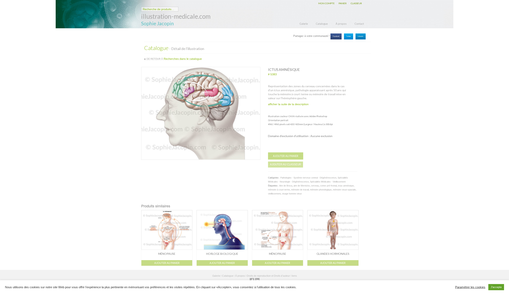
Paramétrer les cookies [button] (470, 287)
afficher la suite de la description (288, 104)
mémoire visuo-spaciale (344, 189)
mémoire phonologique (321, 189)
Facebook (336, 36)
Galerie (303, 23)
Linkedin (360, 36)
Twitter (348, 36)
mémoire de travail (300, 189)
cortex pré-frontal (328, 185)
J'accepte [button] (496, 287)
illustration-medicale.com (176, 16)
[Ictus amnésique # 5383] (200, 113)
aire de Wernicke (301, 185)
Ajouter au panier (285, 156)
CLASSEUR (356, 3)
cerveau (315, 185)
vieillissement (274, 193)
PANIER (343, 3)
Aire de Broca (285, 185)
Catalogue (322, 23)
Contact (359, 23)
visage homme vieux (292, 193)
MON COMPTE (326, 3)
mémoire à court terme (279, 189)
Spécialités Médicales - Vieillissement (328, 181)
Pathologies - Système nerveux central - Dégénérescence (308, 177)
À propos (341, 23)
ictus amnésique (346, 185)
